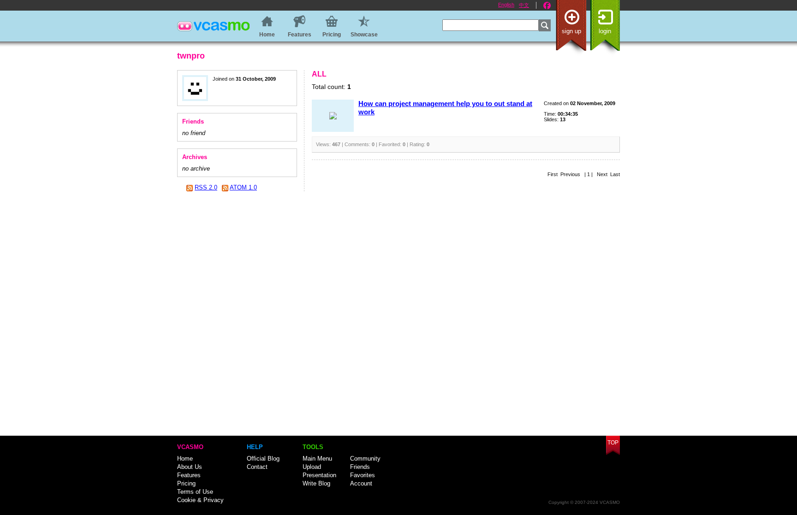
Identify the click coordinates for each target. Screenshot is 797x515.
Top (613, 442)
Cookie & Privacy (200, 500)
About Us (189, 466)
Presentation (319, 475)
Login (605, 31)
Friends (360, 466)
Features (189, 475)
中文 (524, 5)
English (506, 4)
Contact (257, 466)
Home (185, 458)
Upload (312, 466)
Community (365, 458)
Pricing (186, 483)
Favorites (362, 475)
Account (361, 483)
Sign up (571, 31)
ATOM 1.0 (243, 187)
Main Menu (317, 458)
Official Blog (263, 458)
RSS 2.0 (206, 187)
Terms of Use (195, 491)
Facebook (547, 5)
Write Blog (316, 483)
